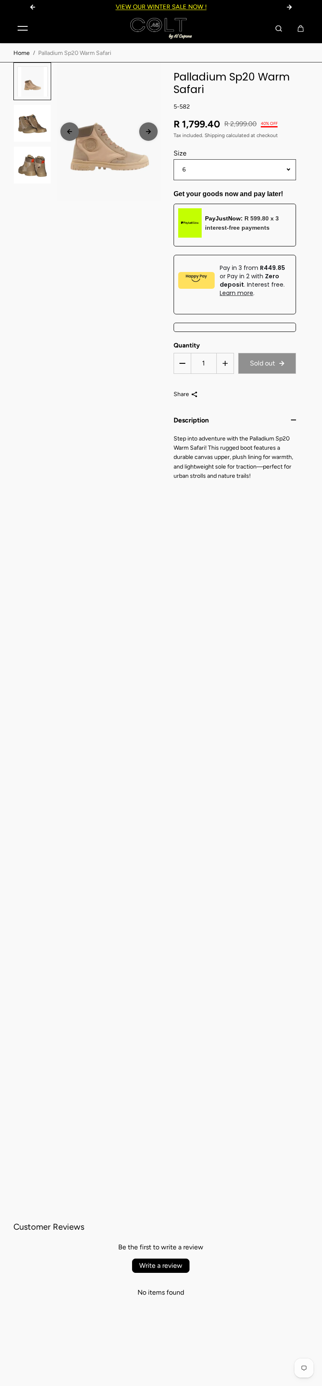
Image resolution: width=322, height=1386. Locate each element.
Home (21, 53)
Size (180, 153)
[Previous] (69, 131)
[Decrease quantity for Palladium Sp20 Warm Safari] (182, 363)
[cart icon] (301, 28)
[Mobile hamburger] (22, 28)
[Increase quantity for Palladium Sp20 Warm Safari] (225, 363)
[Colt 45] (161, 28)
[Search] (279, 28)
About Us (246, 6)
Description (191, 420)
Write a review (160, 1265)
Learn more (236, 293)
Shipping (215, 135)
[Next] (148, 131)
